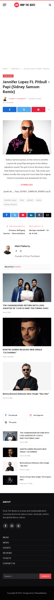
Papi (22, 200)
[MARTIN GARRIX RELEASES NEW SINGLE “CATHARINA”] (27, 332)
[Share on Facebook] (9, 109)
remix (38, 200)
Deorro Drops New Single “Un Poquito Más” (35, 478)
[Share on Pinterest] (38, 109)
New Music (8, 76)
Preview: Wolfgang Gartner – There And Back (14, 232)
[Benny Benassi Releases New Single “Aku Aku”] (27, 376)
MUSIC (6, 537)
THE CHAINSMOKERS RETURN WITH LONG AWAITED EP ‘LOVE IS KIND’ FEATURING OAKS (25, 307)
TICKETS (7, 558)
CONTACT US (9, 563)
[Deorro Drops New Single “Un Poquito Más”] (10, 480)
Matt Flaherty (18, 99)
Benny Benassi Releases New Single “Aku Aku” (26, 394)
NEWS (6, 542)
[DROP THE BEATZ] (27, 4)
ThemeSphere (40, 593)
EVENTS (7, 548)
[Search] (49, 5)
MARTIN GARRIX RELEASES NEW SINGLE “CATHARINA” (22, 351)
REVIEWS (7, 553)
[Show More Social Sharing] (48, 109)
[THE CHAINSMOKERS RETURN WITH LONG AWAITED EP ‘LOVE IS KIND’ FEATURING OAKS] (27, 287)
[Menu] (4, 5)
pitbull (30, 200)
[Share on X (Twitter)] (24, 109)
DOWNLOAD (27, 185)
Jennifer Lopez (10, 200)
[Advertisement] (27, 38)
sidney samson (10, 204)
